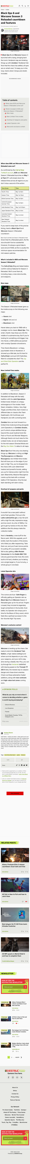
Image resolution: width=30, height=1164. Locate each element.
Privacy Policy (19, 991)
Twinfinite (17, 1110)
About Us (15, 1087)
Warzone (23, 755)
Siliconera (7, 1115)
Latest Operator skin (13, 123)
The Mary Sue (20, 1120)
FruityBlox (15, 1122)
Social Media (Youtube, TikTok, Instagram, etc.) (13, 716)
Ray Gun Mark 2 (9, 446)
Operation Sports (10, 1120)
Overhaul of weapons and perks (17, 120)
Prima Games (21, 1112)
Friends (7, 711)
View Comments (15, 793)
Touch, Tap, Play (6, 1122)
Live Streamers (9, 708)
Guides (7, 9)
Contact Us (15, 1094)
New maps (10, 113)
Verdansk (15, 664)
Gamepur (23, 1110)
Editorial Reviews (10, 704)
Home (2, 9)
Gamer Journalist (10, 1117)
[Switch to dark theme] (25, 6)
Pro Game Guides (8, 1110)
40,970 (17, 1057)
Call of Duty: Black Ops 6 (10, 755)
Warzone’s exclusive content (16, 126)
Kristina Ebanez (8, 28)
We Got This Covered (18, 1115)
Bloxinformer (23, 1122)
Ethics (15, 1090)
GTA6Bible (14, 1125)
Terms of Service (11, 991)
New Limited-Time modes (15, 116)
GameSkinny (20, 1117)
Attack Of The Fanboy (10, 1112)
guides (18, 755)
